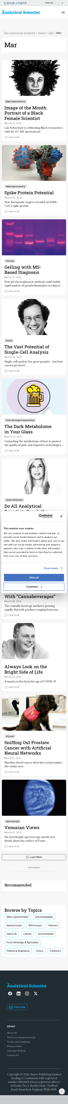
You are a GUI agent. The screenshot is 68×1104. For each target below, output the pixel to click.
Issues (42, 32)
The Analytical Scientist (19, 32)
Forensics (55, 950)
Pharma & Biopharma (17, 950)
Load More (36, 857)
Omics (9, 340)
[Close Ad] (62, 1091)
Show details (51, 568)
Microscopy (35, 925)
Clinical (10, 261)
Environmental (45, 933)
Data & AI (11, 933)
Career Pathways (14, 500)
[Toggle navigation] (63, 12)
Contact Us (13, 1055)
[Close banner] (61, 516)
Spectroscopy (12, 821)
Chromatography (44, 916)
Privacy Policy (14, 1046)
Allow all (34, 577)
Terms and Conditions (18, 1042)
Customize (32, 586)
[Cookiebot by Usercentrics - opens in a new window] (40, 516)
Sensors (53, 925)
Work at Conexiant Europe (21, 1037)
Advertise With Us (16, 1051)
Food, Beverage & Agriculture (20, 420)
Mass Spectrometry (15, 101)
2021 (51, 32)
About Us (12, 1033)
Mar (58, 32)
